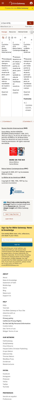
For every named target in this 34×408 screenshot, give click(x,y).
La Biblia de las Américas (11, 177)
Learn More (9, 219)
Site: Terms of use (9, 329)
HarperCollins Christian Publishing (15, 349)
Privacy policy (8, 318)
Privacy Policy (8, 263)
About (5, 278)
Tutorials (6, 308)
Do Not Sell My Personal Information (17, 323)
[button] (31, 3)
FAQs (5, 305)
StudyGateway (8, 343)
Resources (12, 32)
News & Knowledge (10, 280)
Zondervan (7, 362)
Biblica (10, 136)
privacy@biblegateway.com (10, 265)
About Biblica (14, 162)
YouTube (6, 387)
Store (5, 288)
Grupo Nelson (8, 351)
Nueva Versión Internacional (12, 128)
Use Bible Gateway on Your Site (14, 310)
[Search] (30, 23)
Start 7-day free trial (11, 214)
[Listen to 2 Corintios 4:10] (15, 37)
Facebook (6, 374)
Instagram (6, 376)
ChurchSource (8, 346)
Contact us (6, 316)
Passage (4, 32)
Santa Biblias (13, 164)
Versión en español (10, 396)
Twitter (5, 384)
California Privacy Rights (12, 321)
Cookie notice (8, 326)
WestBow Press (8, 359)
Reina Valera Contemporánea (13, 169)
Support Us (7, 296)
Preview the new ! (16, 8)
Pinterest (6, 379)
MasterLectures (8, 364)
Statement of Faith (9, 283)
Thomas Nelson (8, 356)
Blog (4, 290)
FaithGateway (8, 341)
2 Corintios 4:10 (29, 105)
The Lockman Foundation (14, 182)
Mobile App (7, 285)
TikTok (5, 382)
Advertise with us (9, 313)
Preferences (7, 399)
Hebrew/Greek (23, 32)
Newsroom (7, 293)
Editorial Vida (7, 354)
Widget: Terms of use (10, 331)
